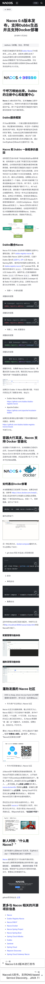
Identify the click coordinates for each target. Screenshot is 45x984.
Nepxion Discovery (14, 951)
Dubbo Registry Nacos (15, 919)
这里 (18, 897)
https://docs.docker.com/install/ (24, 493)
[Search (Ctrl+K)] (40, 3)
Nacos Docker (12, 926)
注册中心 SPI (18, 260)
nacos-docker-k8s (9, 787)
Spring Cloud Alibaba (15, 936)
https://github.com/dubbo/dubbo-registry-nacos (20, 403)
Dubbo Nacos (27, 51)
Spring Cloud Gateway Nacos (18, 954)
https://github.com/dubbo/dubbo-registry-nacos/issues (19, 426)
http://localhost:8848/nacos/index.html (19, 625)
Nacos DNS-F (12, 922)
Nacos (5, 859)
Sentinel (10, 944)
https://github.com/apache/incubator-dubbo (21, 411)
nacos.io (14, 805)
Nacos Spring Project (15, 929)
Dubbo (9, 940)
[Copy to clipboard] (36, 303)
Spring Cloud (12, 947)
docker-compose (23, 544)
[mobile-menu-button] (17, 3)
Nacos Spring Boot (14, 933)
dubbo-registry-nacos (23, 254)
